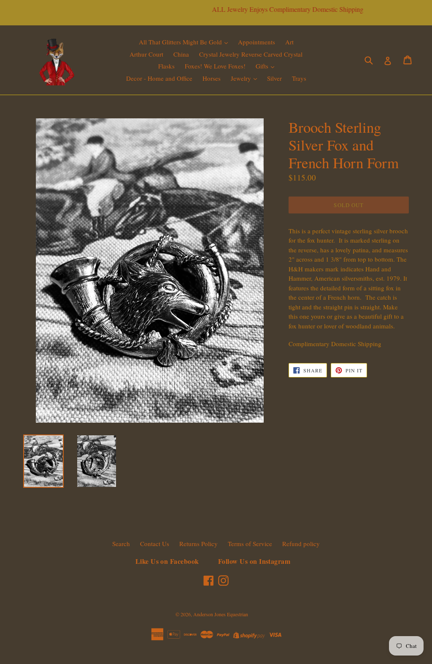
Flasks (166, 66)
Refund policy (301, 543)
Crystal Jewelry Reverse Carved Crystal (250, 54)
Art (289, 42)
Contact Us (154, 543)
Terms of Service (250, 543)
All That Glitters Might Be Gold (181, 42)
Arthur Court (146, 54)
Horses (211, 78)
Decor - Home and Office (159, 78)
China (181, 54)
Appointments (256, 42)
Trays (299, 78)
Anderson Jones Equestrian (220, 614)
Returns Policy (198, 543)
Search (121, 543)
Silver (274, 78)
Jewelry (242, 78)
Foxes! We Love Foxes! (215, 66)
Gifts (263, 66)
